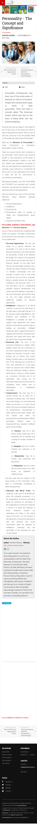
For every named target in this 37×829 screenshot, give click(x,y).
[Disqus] (18, 630)
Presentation (6, 603)
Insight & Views (7, 755)
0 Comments (6, 32)
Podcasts (24, 772)
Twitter (7, 785)
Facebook (8, 782)
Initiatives (24, 755)
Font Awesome (6, 817)
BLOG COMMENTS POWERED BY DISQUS (15, 718)
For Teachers (6, 757)
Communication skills (28, 767)
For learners (6, 760)
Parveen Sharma (20, 228)
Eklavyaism (5, 752)
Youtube (8, 791)
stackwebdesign (21, 805)
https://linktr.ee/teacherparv (13, 545)
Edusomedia (24, 752)
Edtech (32, 755)
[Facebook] (5, 549)
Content (23, 764)
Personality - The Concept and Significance (17, 23)
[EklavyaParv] (10, 2)
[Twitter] (8, 549)
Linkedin (7, 788)
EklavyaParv (7, 810)
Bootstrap (5, 813)
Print (6, 87)
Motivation (5, 763)
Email (23, 87)
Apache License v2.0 (17, 815)
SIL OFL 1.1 (25, 817)
